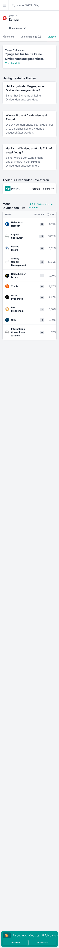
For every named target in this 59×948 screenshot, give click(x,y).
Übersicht (8, 36)
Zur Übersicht (12, 63)
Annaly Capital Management (18, 262)
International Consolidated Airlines (18, 332)
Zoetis (14, 286)
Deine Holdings (30, 36)
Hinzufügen (15, 28)
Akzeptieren (42, 942)
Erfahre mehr (50, 935)
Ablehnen (15, 942)
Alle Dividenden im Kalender (40, 206)
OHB (13, 319)
